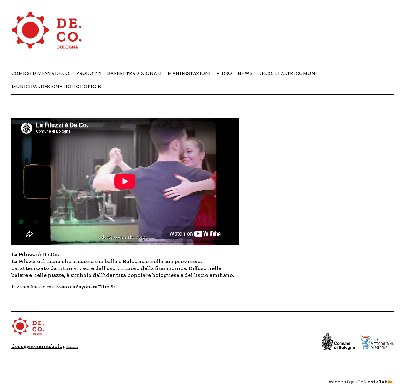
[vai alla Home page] (47, 34)
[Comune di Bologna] (338, 341)
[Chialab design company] (361, 376)
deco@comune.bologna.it (44, 346)
